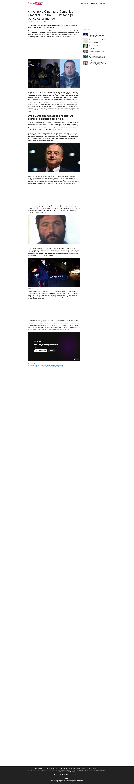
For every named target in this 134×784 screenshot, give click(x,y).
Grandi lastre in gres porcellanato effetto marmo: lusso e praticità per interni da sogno (97, 41)
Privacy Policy (67, 781)
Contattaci (77, 774)
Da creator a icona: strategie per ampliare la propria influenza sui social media (97, 58)
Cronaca (36, 363)
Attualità (31, 363)
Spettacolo (83, 3)
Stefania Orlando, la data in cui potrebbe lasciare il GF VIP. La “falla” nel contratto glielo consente (52, 366)
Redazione (60, 781)
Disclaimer (74, 781)
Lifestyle (93, 3)
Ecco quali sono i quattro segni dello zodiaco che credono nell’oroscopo (46, 365)
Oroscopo (102, 3)
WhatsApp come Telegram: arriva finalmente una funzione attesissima (97, 47)
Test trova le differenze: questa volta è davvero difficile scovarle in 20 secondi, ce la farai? (97, 63)
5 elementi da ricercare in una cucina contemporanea (96, 52)
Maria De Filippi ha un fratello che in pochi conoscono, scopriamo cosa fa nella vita (97, 35)
